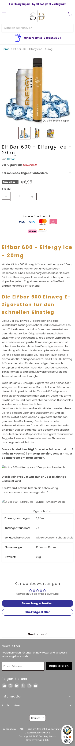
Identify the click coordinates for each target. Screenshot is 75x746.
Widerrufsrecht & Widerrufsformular (48, 729)
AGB (22, 729)
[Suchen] (68, 28)
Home (6, 48)
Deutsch (35, 718)
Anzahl (6, 189)
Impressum (9, 729)
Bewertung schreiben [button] (37, 603)
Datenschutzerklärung (37, 732)
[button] (25, 133)
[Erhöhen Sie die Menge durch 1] (32, 196)
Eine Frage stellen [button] (38, 612)
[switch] (67, 741)
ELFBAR (11, 159)
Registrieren (59, 666)
